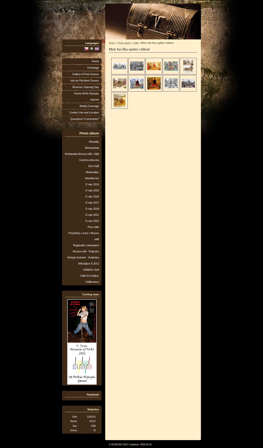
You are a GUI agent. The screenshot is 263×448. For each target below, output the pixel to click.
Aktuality (94, 141)
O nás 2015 (92, 190)
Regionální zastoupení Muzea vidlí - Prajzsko (86, 248)
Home (95, 61)
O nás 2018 (92, 208)
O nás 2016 (92, 196)
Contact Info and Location (84, 112)
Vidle (135, 43)
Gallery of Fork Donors (85, 74)
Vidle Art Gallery (89, 275)
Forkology (93, 67)
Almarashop (92, 147)
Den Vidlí (93, 166)
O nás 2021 (92, 214)
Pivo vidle (93, 227)
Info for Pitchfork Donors (84, 80)
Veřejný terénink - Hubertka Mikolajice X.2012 (83, 260)
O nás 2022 (92, 221)
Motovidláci (92, 172)
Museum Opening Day (85, 87)
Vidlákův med (91, 269)
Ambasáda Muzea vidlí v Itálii (82, 153)
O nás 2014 (92, 184)
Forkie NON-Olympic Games (86, 96)
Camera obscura (89, 160)
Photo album (124, 43)
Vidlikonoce (92, 281)
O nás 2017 (92, 202)
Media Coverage (89, 106)
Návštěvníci (92, 178)
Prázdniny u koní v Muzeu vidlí (83, 236)
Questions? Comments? (84, 119)
